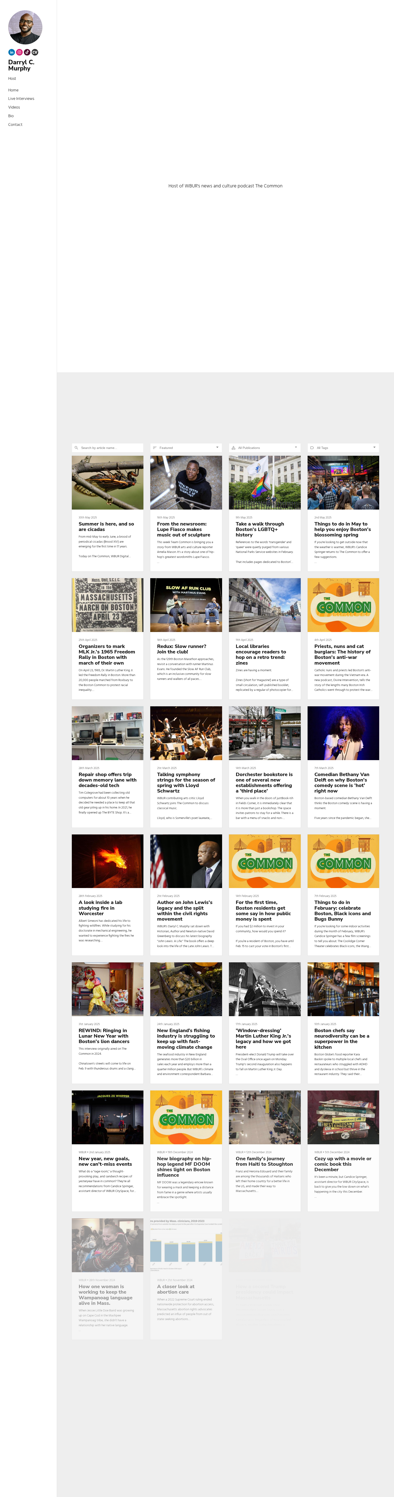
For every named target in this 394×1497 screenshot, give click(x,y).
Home (13, 90)
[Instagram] (19, 53)
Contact (15, 125)
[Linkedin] (11, 53)
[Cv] (34, 53)
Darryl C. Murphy (21, 65)
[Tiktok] (27, 53)
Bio (11, 116)
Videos (14, 107)
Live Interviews (21, 99)
